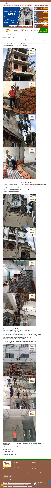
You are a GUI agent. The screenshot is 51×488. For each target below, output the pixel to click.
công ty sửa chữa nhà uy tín (27, 483)
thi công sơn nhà (5, 483)
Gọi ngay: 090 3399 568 (25, 26)
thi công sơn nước (14, 483)
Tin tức (6, 459)
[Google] (46, 1)
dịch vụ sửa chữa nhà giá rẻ (20, 483)
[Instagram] (47, 1)
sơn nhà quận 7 (9, 483)
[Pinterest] (44, 1)
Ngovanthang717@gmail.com (13, 0)
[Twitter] (43, 1)
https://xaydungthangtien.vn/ (10, 456)
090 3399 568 (5, 0)
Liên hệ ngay (13, 26)
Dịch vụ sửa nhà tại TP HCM (8, 37)
